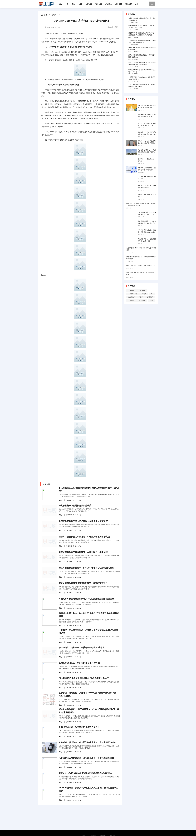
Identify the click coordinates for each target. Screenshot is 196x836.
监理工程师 (150, 297)
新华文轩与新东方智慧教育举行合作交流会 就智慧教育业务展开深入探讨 (142, 63)
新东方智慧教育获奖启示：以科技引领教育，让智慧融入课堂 (86, 567)
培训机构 (108, 4)
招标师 (151, 300)
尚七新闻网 (52, 15)
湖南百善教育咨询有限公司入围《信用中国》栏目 (147, 115)
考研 (80, 4)
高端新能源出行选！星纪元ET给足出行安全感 (79, 662)
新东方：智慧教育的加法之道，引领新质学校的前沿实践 (84, 536)
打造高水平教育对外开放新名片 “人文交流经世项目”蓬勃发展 (86, 598)
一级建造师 (131, 291)
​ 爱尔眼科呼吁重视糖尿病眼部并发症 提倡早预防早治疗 (84, 678)
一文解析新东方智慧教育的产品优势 (75, 505)
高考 (73, 4)
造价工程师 (131, 297)
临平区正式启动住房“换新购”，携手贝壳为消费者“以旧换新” (147, 124)
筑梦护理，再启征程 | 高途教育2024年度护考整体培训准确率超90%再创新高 (87, 694)
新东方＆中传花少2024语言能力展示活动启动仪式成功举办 (85, 773)
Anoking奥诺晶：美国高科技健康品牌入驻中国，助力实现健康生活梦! (88, 789)
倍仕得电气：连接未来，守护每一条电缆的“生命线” (82, 647)
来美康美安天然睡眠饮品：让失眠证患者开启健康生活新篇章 (86, 757)
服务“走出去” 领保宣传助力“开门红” (147, 195)
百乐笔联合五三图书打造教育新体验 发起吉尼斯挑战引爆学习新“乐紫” (89, 489)
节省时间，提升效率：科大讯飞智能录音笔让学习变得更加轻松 (87, 742)
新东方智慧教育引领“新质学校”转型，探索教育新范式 (83, 583)
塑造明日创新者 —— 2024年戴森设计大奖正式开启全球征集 (147, 213)
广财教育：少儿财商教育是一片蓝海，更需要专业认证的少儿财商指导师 (88, 631)
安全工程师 (142, 300)
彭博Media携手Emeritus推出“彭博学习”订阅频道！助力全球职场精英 (89, 615)
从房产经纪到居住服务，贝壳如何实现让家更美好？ (147, 169)
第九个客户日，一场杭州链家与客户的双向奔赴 (147, 240)
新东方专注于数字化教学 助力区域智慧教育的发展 (141, 249)
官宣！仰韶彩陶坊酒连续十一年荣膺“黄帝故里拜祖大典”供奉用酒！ (147, 106)
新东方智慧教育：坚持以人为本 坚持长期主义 (140, 266)
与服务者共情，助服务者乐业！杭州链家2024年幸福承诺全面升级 (147, 231)
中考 (66, 4)
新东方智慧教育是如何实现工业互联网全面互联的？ (141, 273)
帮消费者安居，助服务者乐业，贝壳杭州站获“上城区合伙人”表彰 (142, 27)
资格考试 (98, 4)
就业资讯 (118, 4)
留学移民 (128, 4)
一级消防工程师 (132, 294)
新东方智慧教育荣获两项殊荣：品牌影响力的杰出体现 (83, 552)
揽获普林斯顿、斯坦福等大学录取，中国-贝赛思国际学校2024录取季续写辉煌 (141, 34)
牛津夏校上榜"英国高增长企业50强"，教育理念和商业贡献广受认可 (141, 204)
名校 (137, 4)
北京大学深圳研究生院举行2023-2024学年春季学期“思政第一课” (141, 85)
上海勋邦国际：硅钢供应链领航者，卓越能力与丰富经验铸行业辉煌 (142, 41)
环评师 (141, 297)
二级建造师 (142, 291)
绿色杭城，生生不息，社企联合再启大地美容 (147, 187)
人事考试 (88, 4)
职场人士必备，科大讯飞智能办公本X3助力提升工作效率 (147, 142)
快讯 (60, 4)
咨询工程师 (131, 300)
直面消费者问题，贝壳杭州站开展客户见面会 (79, 727)
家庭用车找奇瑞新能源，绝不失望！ (147, 178)
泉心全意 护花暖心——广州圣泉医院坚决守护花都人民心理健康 (147, 151)
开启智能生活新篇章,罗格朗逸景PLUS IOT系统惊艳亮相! (147, 133)
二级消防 (143, 294)
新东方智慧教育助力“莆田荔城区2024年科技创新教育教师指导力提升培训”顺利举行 (89, 711)
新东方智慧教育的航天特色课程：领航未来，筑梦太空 (83, 521)
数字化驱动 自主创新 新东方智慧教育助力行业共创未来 (141, 258)
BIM (152, 294)
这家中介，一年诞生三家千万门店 (147, 160)
